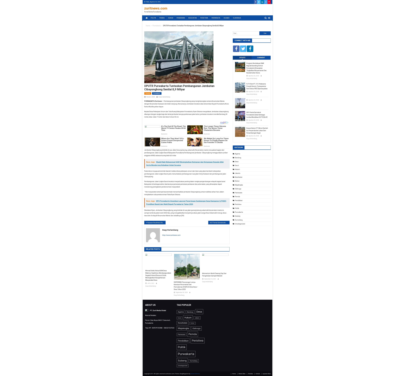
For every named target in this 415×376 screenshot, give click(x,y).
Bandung (238, 158)
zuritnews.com (155, 8)
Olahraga (237, 18)
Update (242, 57)
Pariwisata (215, 18)
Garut (237, 165)
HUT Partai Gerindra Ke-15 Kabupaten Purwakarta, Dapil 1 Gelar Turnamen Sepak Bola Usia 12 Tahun (220, 223)
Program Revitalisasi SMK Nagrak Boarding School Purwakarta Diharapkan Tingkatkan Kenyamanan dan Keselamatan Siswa (256, 68)
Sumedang (239, 220)
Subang (237, 216)
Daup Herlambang (164, 97)
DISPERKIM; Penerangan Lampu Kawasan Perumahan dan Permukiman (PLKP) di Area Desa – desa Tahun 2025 (186, 285)
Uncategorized (240, 224)
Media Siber (242, 373)
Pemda (162, 18)
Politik (153, 18)
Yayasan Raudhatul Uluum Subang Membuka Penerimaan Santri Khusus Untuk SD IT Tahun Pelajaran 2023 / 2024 (156, 223)
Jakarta (237, 173)
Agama (237, 154)
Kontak (258, 373)
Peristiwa (204, 18)
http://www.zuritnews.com (171, 235)
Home (234, 373)
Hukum (170, 18)
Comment (261, 57)
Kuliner (226, 18)
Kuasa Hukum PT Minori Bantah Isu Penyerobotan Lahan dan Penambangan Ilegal (257, 130)
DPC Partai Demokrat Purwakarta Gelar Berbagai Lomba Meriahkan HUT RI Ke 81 (257, 115)
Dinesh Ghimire (195, 373)
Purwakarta (156, 93)
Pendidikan (181, 18)
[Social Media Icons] (236, 49)
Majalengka (239, 185)
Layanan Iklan (267, 373)
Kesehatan (192, 18)
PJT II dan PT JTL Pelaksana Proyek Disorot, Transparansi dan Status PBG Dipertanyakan (256, 86)
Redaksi (250, 373)
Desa (236, 161)
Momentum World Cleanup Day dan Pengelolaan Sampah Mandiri (214, 275)
